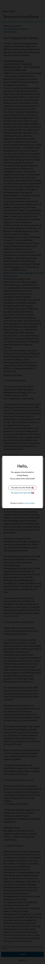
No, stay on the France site (21, 493)
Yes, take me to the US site (21, 488)
